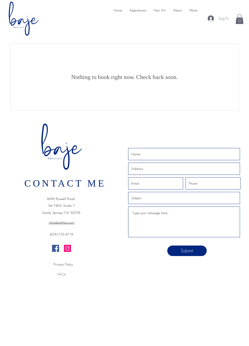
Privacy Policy (63, 264)
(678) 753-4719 (61, 234)
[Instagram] (67, 248)
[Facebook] (55, 248)
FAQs (61, 274)
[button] (239, 19)
